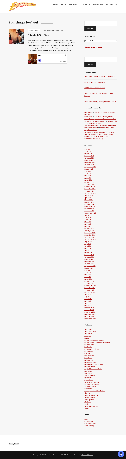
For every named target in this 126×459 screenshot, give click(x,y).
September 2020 (90, 292)
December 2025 (89, 160)
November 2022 (89, 235)
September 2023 (90, 213)
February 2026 (89, 156)
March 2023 (88, 226)
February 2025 (89, 182)
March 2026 (88, 154)
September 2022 (90, 240)
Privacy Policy (14, 444)
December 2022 (89, 233)
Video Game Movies (91, 406)
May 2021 (87, 275)
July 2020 (87, 297)
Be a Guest (73, 4)
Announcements (90, 331)
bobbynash (88, 112)
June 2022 (87, 246)
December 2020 (90, 286)
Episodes (52, 30)
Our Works (111, 4)
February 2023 (89, 229)
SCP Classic (88, 373)
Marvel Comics (89, 367)
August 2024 (88, 195)
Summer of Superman (92, 382)
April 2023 (87, 224)
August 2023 (88, 215)
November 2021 (89, 262)
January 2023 (89, 231)
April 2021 (87, 277)
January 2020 (89, 310)
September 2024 (90, 193)
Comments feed (90, 424)
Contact (84, 4)
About (63, 4)
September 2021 (89, 266)
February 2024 (89, 202)
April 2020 (87, 303)
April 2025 (87, 178)
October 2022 (89, 237)
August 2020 (88, 294)
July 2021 (87, 270)
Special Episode (89, 375)
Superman (59, 30)
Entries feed (88, 421)
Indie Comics (88, 360)
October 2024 (89, 191)
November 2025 (89, 162)
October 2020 (89, 290)
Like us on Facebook (93, 47)
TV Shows (87, 402)
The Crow (87, 393)
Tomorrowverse (89, 397)
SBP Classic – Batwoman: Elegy (94, 88)
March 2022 (88, 253)
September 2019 (90, 319)
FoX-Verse (88, 358)
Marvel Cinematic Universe (93, 364)
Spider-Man (88, 378)
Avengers (87, 336)
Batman (87, 338)
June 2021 (87, 273)
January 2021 (88, 284)
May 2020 (87, 301)
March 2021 (88, 279)
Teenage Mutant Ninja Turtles (94, 391)
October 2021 (89, 264)
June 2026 (88, 151)
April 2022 (87, 251)
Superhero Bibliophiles (91, 384)
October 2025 (89, 165)
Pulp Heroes (88, 371)
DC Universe (88, 351)
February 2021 (89, 281)
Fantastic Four (89, 356)
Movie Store (98, 4)
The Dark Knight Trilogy (92, 395)
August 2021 (88, 268)
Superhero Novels (90, 386)
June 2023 (87, 220)
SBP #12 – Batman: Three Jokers (95, 82)
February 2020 (89, 308)
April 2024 (87, 198)
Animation (88, 329)
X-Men (86, 408)
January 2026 (89, 158)
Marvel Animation (90, 362)
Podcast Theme (87, 455)
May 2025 (87, 176)
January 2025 (89, 184)
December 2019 (89, 312)
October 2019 (89, 316)
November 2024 (89, 189)
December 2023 (89, 206)
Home (55, 4)
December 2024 (90, 187)
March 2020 (88, 305)
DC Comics (45, 30)
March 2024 (88, 200)
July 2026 (87, 149)
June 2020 (88, 299)
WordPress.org (89, 426)
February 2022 (89, 255)
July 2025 (87, 171)
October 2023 (89, 211)
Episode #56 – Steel (38, 35)
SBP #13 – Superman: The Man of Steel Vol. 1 (99, 77)
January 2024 (89, 204)
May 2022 (87, 248)
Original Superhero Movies (93, 369)
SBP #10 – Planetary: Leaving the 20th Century (100, 102)
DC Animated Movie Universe (94, 340)
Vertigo (86, 404)
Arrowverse (88, 334)
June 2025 (87, 173)
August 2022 (88, 242)
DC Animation (89, 345)
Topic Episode (89, 400)
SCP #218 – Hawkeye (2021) (104, 117)
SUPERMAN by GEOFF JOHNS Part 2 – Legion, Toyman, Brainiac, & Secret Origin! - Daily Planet (99, 134)
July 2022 (87, 244)
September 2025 (90, 167)
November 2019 (89, 314)
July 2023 (87, 217)
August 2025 (88, 169)
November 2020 (89, 288)
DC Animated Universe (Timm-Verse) (97, 342)
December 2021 (89, 259)
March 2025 (88, 180)
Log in (86, 419)
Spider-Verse (88, 380)
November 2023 (89, 209)
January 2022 (89, 257)
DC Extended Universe (92, 349)
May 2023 (87, 222)
